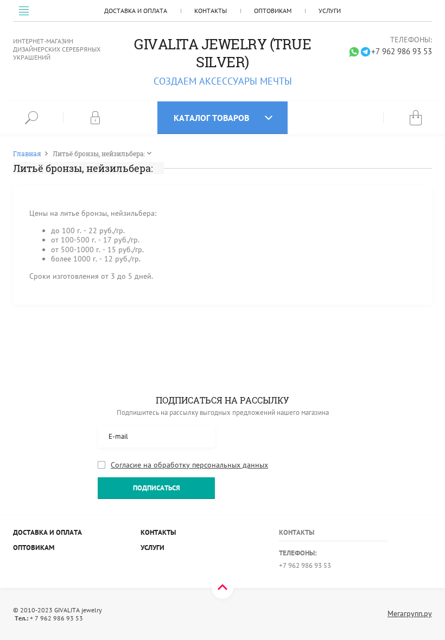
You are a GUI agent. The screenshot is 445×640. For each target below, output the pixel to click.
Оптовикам (272, 11)
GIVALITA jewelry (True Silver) (222, 53)
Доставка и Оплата (135, 11)
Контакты (210, 11)
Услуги (330, 11)
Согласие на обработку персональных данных (189, 465)
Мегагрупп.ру (409, 613)
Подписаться (156, 487)
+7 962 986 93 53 (401, 51)
